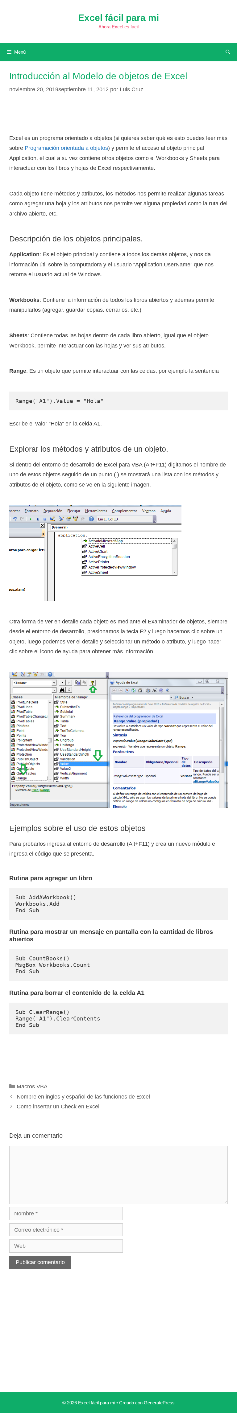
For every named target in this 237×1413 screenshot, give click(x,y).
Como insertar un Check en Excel (58, 1106)
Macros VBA (32, 1086)
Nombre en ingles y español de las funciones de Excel (83, 1097)
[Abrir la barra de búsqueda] (228, 52)
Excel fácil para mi (118, 18)
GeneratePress (159, 1402)
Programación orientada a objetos (66, 148)
